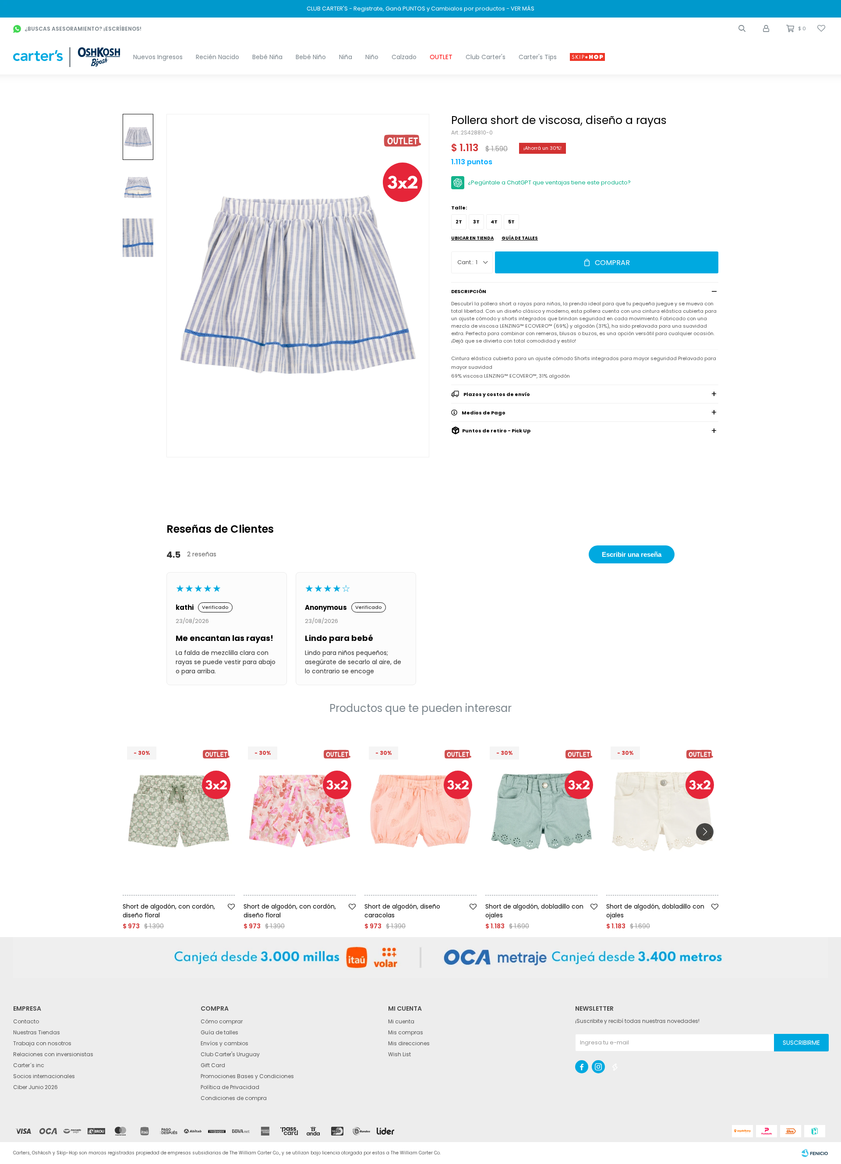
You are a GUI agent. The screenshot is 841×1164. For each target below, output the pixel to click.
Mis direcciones (409, 1043)
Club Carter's (485, 57)
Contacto (26, 1021)
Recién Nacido (217, 57)
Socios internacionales (44, 1076)
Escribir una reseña (631, 554)
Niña (345, 57)
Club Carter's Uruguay (230, 1054)
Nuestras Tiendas (36, 1032)
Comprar (612, 263)
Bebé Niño (311, 57)
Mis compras (405, 1032)
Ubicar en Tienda (472, 238)
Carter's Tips (538, 57)
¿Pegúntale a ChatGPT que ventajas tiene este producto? (549, 182)
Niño (371, 57)
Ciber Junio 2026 (35, 1087)
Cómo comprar (222, 1021)
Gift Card (213, 1065)
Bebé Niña (267, 57)
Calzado (404, 57)
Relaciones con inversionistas (53, 1054)
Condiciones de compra (234, 1098)
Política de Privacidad (230, 1087)
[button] (742, 28)
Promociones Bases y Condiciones (247, 1076)
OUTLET (441, 57)
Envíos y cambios (224, 1043)
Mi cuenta (401, 1021)
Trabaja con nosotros (42, 1043)
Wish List (399, 1054)
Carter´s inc (28, 1065)
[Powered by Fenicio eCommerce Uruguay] (815, 1153)
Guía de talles (520, 238)
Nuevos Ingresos (158, 57)
